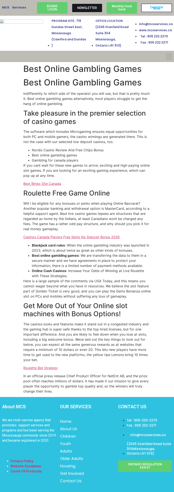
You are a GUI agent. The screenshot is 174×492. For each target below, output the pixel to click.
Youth (65, 443)
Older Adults (71, 458)
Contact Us (70, 480)
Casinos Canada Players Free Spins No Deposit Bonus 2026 (71, 237)
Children (68, 436)
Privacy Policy (22, 461)
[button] (169, 56)
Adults (66, 451)
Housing (67, 466)
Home (65, 421)
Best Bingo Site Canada (42, 183)
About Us (68, 428)
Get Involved (72, 473)
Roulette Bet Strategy (40, 368)
